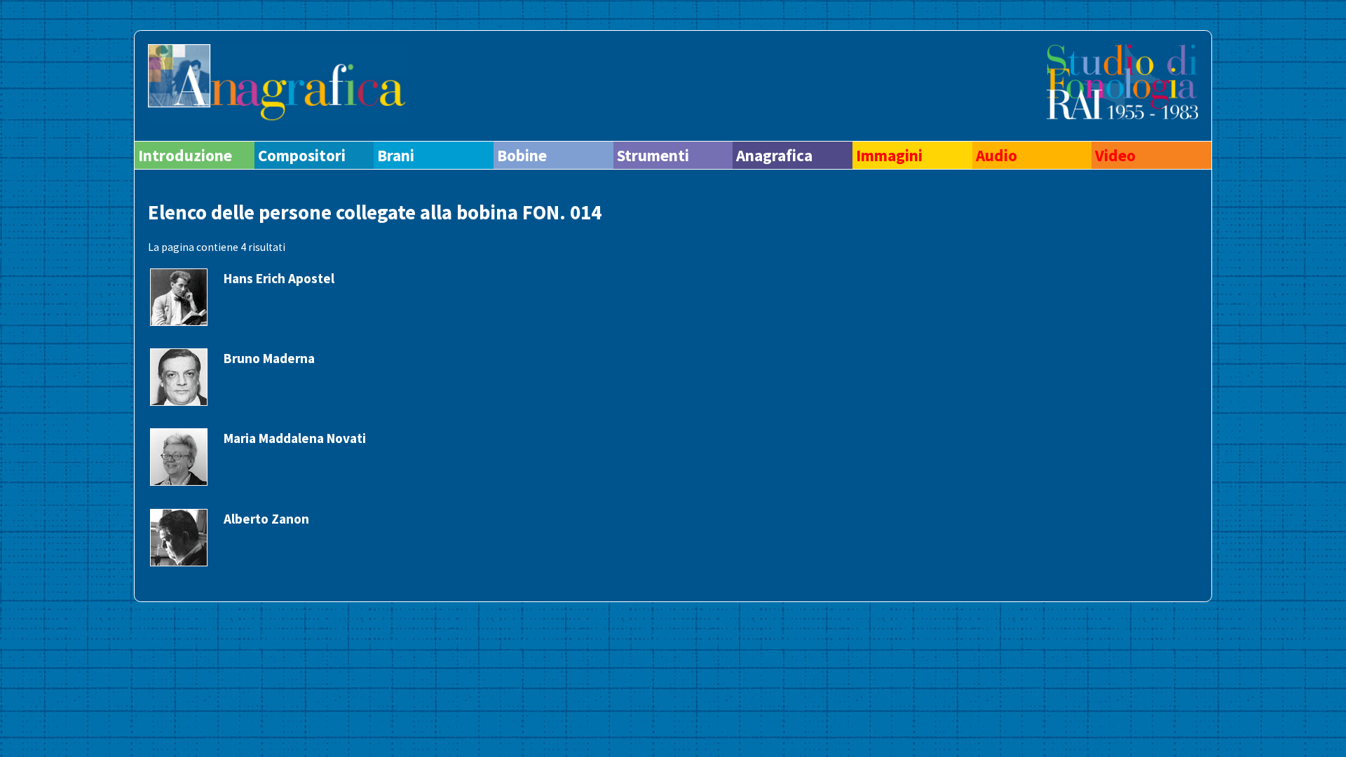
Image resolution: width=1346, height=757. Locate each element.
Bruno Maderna (269, 358)
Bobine (522, 155)
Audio (996, 155)
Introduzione (185, 155)
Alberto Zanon (266, 518)
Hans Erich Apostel (279, 278)
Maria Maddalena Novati (295, 438)
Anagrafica (774, 155)
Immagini (889, 155)
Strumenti (653, 155)
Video (1115, 155)
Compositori (302, 155)
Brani (395, 155)
